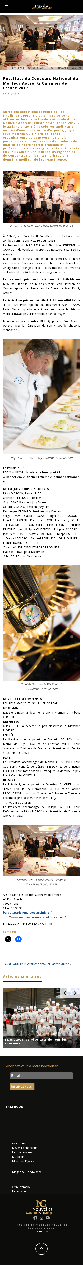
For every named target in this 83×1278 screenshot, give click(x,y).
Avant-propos (21, 1143)
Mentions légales (23, 1161)
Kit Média (18, 1157)
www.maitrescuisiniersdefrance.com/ (38, 917)
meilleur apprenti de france (32, 964)
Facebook (14, 1107)
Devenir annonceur (24, 1148)
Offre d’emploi (21, 1187)
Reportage (19, 1191)
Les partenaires (22, 1152)
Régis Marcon (62, 964)
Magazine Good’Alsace (27, 1172)
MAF (9, 964)
